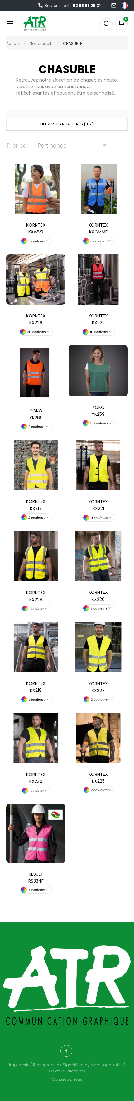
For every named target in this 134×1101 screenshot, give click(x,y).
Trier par (17, 145)
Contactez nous (67, 1079)
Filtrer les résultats (67, 124)
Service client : (73, 5)
